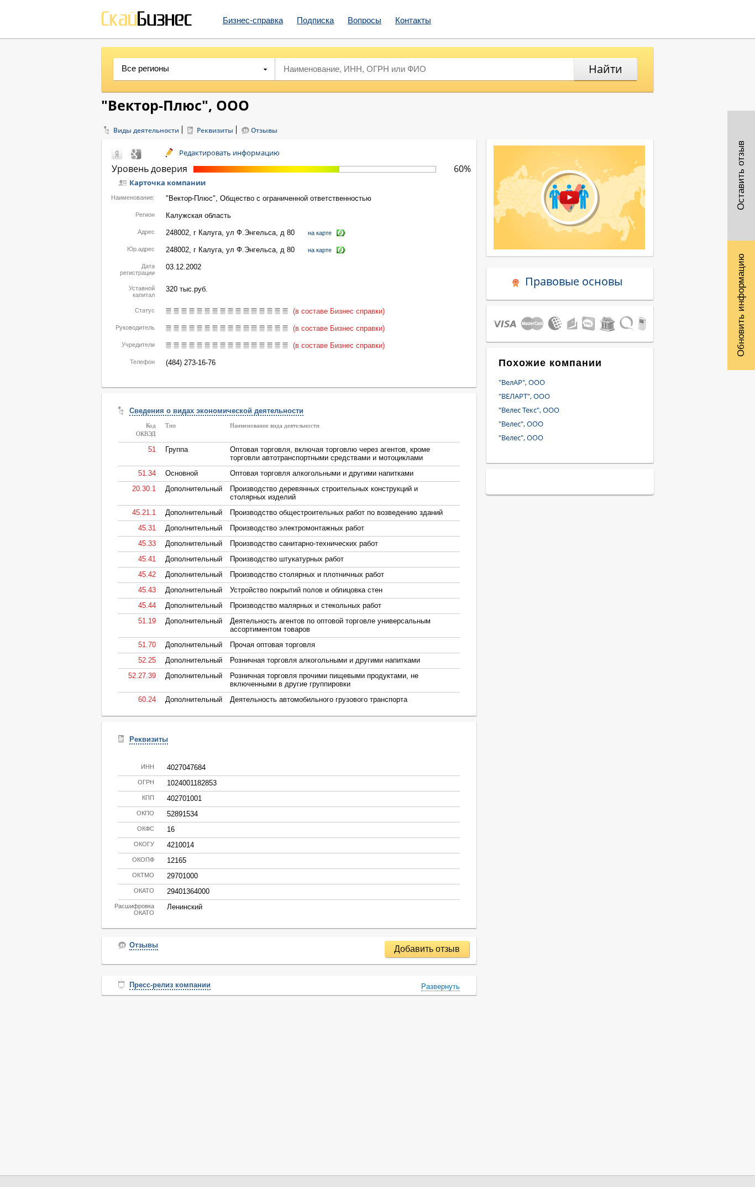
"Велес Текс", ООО (529, 410)
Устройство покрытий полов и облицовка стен (306, 590)
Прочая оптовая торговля (272, 645)
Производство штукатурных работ (287, 559)
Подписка (315, 20)
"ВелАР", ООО (522, 382)
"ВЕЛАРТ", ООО (524, 396)
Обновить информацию (741, 305)
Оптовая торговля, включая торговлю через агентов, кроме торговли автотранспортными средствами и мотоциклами (330, 453)
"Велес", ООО (521, 424)
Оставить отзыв (741, 176)
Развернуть (440, 986)
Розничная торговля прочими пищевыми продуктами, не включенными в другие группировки (324, 679)
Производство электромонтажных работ (297, 528)
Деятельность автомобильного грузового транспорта (318, 699)
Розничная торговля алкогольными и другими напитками (325, 660)
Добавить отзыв (427, 949)
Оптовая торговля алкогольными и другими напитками (321, 473)
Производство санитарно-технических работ (304, 543)
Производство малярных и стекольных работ (305, 605)
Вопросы (364, 20)
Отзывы (264, 130)
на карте (320, 233)
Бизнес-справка (253, 20)
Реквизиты (215, 130)
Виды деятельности (146, 130)
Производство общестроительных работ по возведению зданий (336, 512)
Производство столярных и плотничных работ (307, 574)
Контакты (413, 20)
